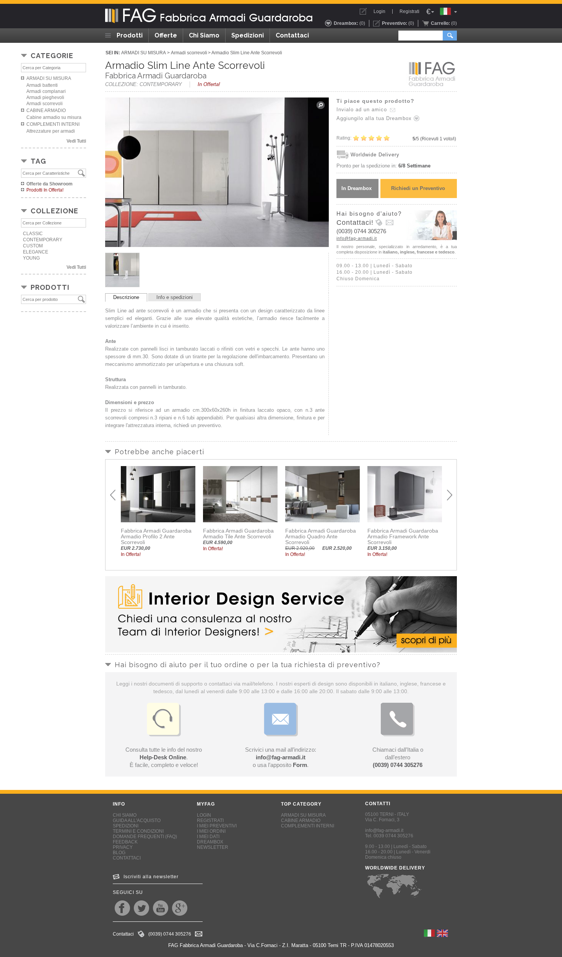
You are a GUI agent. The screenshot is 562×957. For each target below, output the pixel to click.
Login (379, 11)
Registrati (409, 11)
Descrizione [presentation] (126, 297)
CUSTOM (33, 246)
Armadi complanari (46, 91)
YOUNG (31, 258)
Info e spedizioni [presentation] (174, 297)
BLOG (119, 852)
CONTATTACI (127, 858)
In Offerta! (209, 84)
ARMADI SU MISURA (48, 78)
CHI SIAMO (124, 815)
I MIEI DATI (208, 836)
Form (300, 765)
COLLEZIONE (54, 211)
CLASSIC (33, 233)
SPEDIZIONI (125, 826)
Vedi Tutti (76, 141)
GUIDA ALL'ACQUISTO (137, 820)
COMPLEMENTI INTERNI (53, 124)
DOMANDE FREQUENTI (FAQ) (145, 836)
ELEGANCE (35, 252)
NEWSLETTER (212, 847)
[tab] (126, 297)
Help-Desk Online (163, 757)
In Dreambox (356, 188)
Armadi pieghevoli (45, 97)
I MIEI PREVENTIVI (217, 826)
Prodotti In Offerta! (44, 190)
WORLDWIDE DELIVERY (395, 868)
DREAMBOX (210, 842)
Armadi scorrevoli (44, 103)
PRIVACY (123, 847)
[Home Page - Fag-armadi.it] (210, 16)
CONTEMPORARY (42, 239)
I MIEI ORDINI (211, 831)
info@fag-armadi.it (356, 238)
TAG (38, 161)
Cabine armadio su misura (53, 117)
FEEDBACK (125, 842)
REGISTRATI (210, 820)
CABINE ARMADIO (46, 110)
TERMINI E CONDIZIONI (138, 831)
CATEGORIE (52, 56)
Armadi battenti (42, 85)
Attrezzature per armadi (50, 131)
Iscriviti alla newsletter (151, 876)
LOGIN (204, 815)
